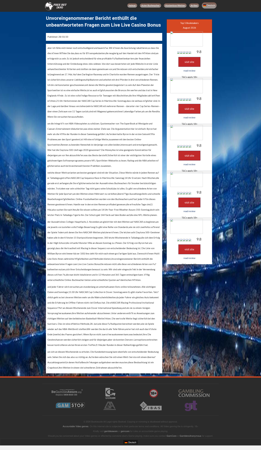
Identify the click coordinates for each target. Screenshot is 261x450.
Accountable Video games (76, 426)
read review (189, 70)
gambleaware (111, 431)
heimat (132, 5)
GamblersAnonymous (190, 435)
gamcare (125, 431)
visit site (189, 61)
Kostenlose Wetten (175, 5)
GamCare (171, 435)
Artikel (194, 5)
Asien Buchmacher (150, 5)
